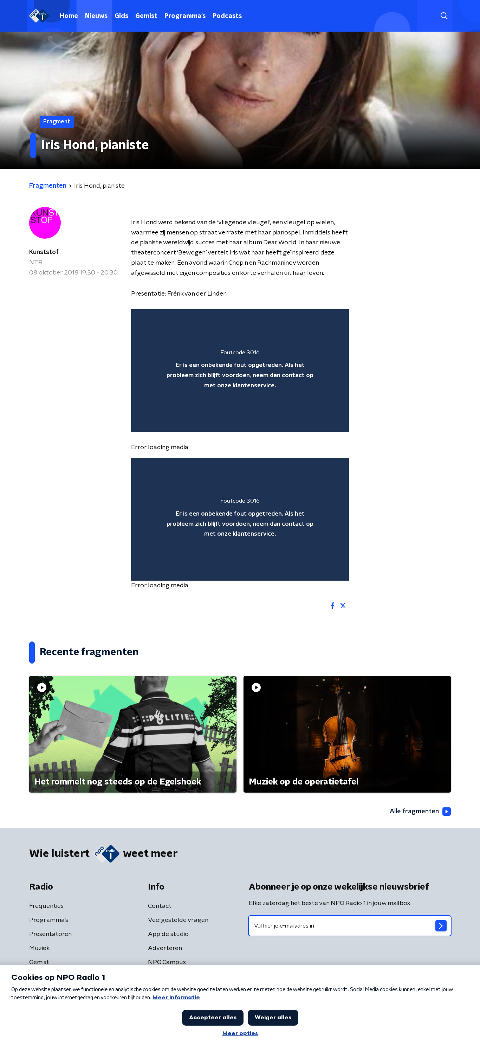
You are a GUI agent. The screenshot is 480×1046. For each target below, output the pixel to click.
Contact (159, 906)
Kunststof (44, 252)
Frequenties (46, 906)
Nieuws (96, 16)
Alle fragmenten (414, 811)
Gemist (146, 16)
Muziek (39, 948)
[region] (240, 370)
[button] (444, 15)
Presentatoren (50, 934)
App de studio (168, 934)
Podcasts (227, 16)
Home (69, 16)
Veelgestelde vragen (178, 920)
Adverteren (165, 948)
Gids (121, 16)
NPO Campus (167, 962)
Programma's (185, 16)
